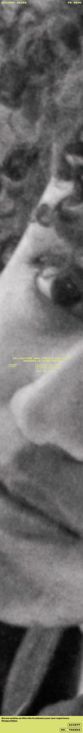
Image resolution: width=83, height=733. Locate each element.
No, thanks (70, 730)
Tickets (12, 366)
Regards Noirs (14, 3)
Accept (74, 725)
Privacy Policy (10, 720)
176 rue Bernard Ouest (47, 368)
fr (70, 2)
